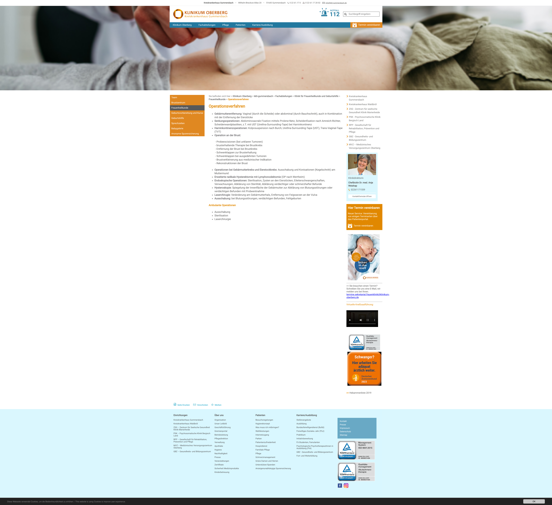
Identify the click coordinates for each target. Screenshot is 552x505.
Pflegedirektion (221, 439)
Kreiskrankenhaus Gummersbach (358, 98)
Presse (217, 457)
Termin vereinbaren (369, 24)
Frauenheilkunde (179, 107)
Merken (217, 405)
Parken (258, 439)
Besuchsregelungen (264, 420)
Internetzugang (262, 435)
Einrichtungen (180, 415)
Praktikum (301, 435)
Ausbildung (302, 424)
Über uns (219, 415)
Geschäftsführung (222, 427)
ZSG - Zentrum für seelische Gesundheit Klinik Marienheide (364, 111)
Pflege (225, 25)
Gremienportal (220, 431)
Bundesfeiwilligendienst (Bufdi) (310, 427)
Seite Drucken (183, 405)
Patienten (241, 25)
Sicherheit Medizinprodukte (226, 468)
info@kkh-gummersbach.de (336, 3)
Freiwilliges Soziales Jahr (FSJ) (310, 431)
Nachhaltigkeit (220, 453)
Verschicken (202, 405)
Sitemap (343, 435)
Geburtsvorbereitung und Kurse (187, 113)
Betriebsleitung (221, 435)
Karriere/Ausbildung (262, 25)
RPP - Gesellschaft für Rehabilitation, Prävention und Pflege (364, 128)
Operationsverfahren (238, 99)
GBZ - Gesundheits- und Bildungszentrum (361, 138)
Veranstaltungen (221, 461)
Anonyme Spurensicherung (185, 133)
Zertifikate (219, 465)
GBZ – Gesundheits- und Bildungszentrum (192, 451)
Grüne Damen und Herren (266, 461)
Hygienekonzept (262, 424)
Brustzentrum (178, 102)
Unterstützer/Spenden (265, 465)
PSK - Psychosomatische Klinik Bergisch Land (365, 119)
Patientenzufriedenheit (265, 442)
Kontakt (343, 421)
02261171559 (358, 189)
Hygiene (218, 450)
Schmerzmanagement (265, 457)
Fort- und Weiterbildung (307, 456)
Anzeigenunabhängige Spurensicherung (273, 468)
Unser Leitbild (220, 424)
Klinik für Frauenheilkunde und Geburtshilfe (317, 96)
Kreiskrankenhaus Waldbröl (363, 104)
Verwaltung (219, 442)
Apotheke (218, 446)
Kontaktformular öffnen (362, 196)
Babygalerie (177, 128)
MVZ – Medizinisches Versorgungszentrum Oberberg (364, 146)
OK (534, 501)
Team (174, 97)
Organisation (220, 420)
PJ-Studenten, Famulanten (308, 442)
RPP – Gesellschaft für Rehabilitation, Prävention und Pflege (190, 440)
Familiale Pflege (262, 450)
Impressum (345, 428)
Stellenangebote (304, 420)
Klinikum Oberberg (182, 25)
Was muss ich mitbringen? (267, 427)
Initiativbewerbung (305, 439)
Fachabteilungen (207, 25)
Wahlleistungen (262, 431)
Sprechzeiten (178, 123)
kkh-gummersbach (264, 96)
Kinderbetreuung (221, 472)
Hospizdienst (261, 446)
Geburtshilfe (177, 118)
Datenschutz (345, 431)
